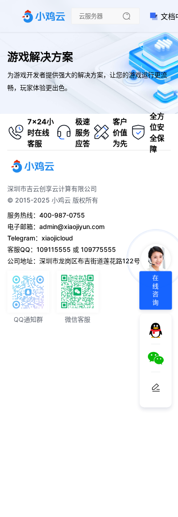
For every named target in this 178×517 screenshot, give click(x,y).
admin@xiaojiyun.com (72, 226)
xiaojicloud (57, 238)
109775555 (98, 249)
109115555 (54, 249)
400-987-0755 (62, 215)
